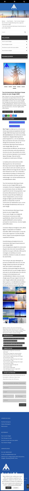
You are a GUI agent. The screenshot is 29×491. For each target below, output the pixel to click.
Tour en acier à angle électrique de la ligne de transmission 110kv (13, 359)
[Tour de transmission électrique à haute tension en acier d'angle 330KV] (14, 74)
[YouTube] (8, 473)
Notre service (4, 426)
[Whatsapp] (13, 473)
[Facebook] (2, 473)
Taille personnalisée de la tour (10, 341)
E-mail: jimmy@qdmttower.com (8, 454)
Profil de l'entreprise (6, 422)
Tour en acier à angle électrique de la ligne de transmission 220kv (13, 357)
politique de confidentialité (14, 485)
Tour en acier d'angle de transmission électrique (11, 351)
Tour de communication (8, 370)
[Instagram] (11, 473)
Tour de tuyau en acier (7, 44)
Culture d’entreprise (5, 424)
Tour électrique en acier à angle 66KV (11, 369)
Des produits (10, 21)
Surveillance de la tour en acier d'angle (12, 354)
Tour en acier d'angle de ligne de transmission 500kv (10, 365)
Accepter (16, 487)
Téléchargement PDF (18, 111)
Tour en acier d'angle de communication (12, 353)
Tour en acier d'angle (19, 21)
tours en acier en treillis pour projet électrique (13, 338)
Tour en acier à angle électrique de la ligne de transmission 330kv (12, 23)
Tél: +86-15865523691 (6, 452)
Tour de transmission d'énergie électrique (12, 345)
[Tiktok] (16, 473)
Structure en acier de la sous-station (10, 47)
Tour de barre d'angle (7, 50)
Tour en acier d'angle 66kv (9, 367)
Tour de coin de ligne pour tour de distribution (14, 343)
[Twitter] (5, 473)
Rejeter (8, 487)
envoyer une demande (7, 111)
